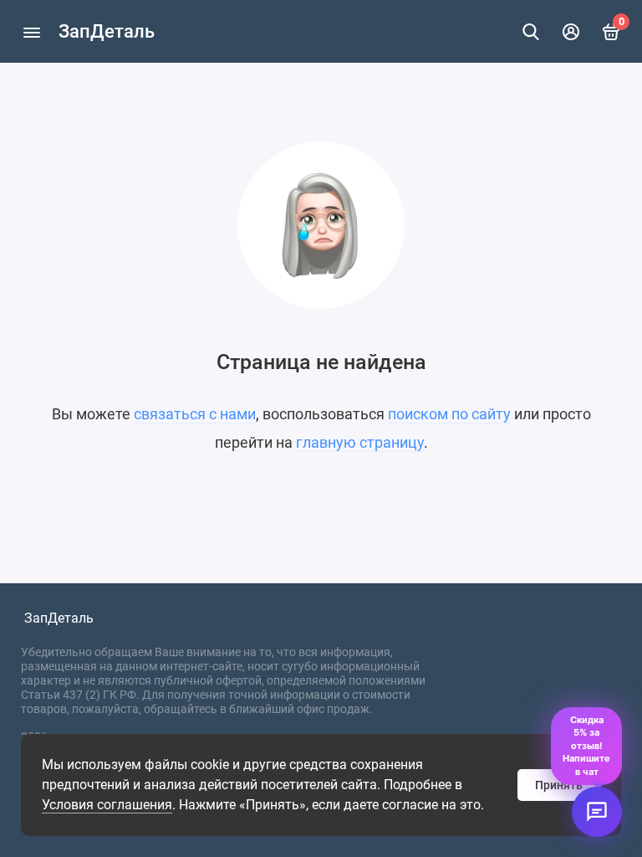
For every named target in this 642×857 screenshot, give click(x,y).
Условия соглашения (107, 805)
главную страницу (360, 442)
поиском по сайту (449, 414)
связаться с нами (195, 414)
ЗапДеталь (107, 31)
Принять (559, 785)
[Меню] (31, 31)
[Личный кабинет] (571, 32)
